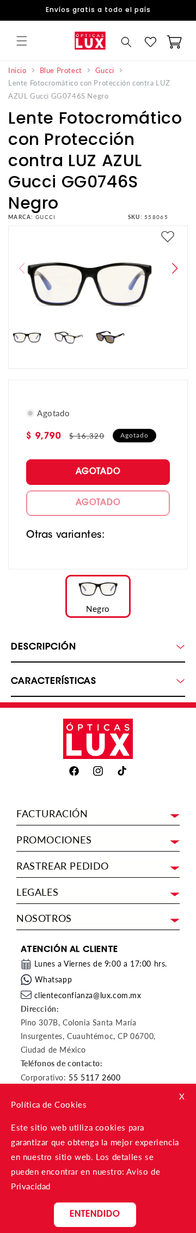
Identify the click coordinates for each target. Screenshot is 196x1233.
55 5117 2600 (94, 1077)
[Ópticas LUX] (89, 40)
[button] (22, 41)
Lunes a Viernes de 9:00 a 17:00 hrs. (101, 963)
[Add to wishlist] (167, 238)
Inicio (17, 70)
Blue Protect (61, 70)
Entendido (95, 1215)
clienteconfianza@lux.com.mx (88, 995)
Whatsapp (53, 979)
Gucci (104, 70)
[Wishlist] (150, 42)
